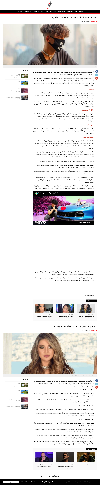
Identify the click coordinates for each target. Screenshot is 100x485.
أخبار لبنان (81, 11)
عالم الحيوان (26, 11)
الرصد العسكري (70, 11)
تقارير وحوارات (53, 11)
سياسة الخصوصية (68, 482)
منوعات (42, 11)
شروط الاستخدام (87, 482)
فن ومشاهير (36, 11)
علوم (47, 11)
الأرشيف (59, 482)
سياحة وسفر (19, 11)
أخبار (76, 11)
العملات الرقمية (61, 11)
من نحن (95, 482)
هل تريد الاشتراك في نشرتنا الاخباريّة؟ (28, 482)
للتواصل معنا (78, 482)
